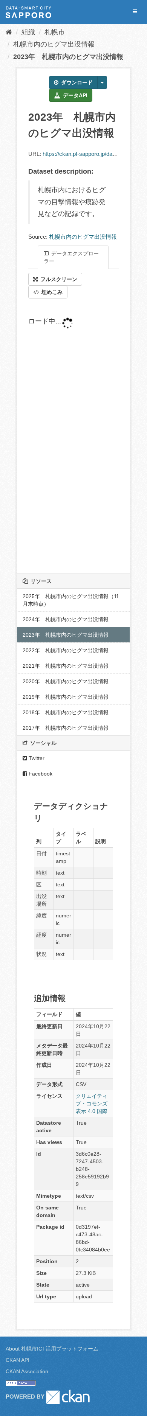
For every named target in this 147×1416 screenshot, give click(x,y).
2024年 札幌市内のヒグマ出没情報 (66, 619)
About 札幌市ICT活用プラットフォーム (52, 1349)
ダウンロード (76, 82)
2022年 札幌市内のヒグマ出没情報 (66, 650)
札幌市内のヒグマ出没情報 (54, 44)
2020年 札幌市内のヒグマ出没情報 (66, 681)
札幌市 (54, 32)
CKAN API (17, 1360)
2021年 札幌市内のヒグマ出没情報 (66, 666)
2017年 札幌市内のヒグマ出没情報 (66, 728)
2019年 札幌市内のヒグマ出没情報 (66, 697)
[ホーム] (9, 32)
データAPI (74, 95)
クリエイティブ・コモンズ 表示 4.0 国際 (91, 1103)
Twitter (35, 758)
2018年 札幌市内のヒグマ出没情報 (66, 712)
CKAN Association (27, 1371)
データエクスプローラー (71, 257)
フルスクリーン (58, 279)
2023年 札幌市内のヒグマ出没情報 (68, 57)
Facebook (39, 774)
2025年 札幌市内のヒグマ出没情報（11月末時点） (71, 600)
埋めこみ (51, 292)
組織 (28, 32)
